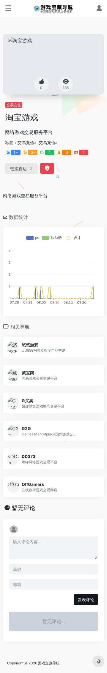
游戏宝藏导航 (48, 663)
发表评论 (86, 599)
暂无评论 (23, 507)
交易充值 (14, 105)
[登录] (99, 9)
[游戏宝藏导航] (54, 8)
